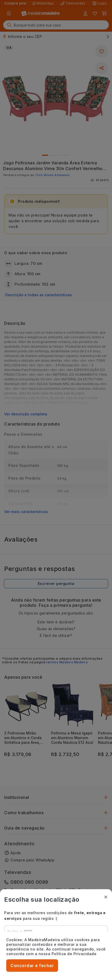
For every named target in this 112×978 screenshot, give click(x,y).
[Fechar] (105, 897)
